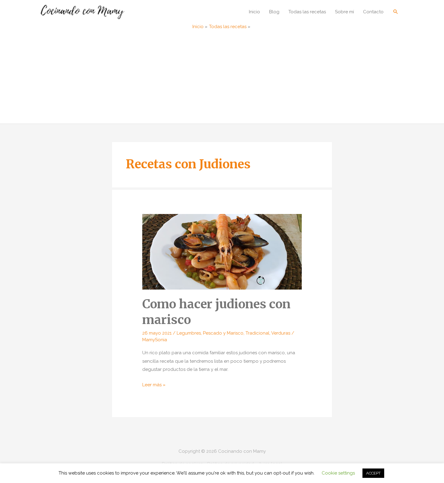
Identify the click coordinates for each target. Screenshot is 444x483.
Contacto (373, 12)
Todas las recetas (307, 12)
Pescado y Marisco (223, 333)
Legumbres (189, 333)
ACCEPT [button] (373, 473)
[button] (396, 12)
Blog (274, 12)
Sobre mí (344, 12)
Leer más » (154, 385)
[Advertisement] (222, 78)
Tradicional (257, 333)
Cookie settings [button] (338, 473)
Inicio (254, 12)
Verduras (280, 333)
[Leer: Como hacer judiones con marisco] (222, 251)
